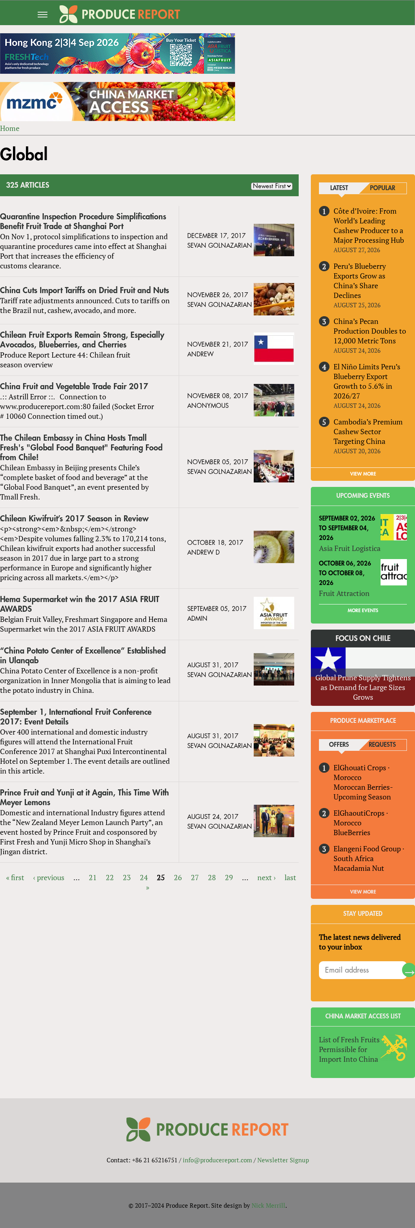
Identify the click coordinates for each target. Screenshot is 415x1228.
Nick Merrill (268, 1205)
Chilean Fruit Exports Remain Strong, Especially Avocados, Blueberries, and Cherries (82, 340)
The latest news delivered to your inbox (360, 942)
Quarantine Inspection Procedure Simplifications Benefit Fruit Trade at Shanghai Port (83, 221)
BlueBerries (352, 832)
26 (178, 877)
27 (195, 877)
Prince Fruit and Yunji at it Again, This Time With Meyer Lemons (84, 798)
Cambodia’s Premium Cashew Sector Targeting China (368, 431)
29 (229, 877)
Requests (382, 745)
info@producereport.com (217, 1160)
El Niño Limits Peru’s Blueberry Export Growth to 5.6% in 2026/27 (367, 381)
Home (9, 128)
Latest (339, 188)
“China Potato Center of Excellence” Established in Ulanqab (83, 656)
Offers (339, 745)
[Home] (120, 14)
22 (110, 877)
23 (127, 877)
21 (93, 877)
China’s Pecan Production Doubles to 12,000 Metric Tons (370, 330)
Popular (382, 188)
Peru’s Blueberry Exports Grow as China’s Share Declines (360, 280)
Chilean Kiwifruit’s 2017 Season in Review (74, 518)
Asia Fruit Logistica (350, 548)
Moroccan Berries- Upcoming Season (363, 792)
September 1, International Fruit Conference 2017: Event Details (76, 717)
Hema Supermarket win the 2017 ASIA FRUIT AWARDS (79, 604)
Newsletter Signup (283, 1160)
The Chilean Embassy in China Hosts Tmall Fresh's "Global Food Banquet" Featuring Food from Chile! (81, 448)
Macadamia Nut (359, 868)
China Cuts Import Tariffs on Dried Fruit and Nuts (84, 290)
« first (15, 877)
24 (144, 877)
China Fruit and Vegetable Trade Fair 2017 (74, 386)
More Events (363, 610)
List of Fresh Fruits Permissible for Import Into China (349, 1049)
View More (363, 891)
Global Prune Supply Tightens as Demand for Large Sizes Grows (363, 687)
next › (266, 877)
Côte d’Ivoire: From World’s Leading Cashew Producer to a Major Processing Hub (369, 225)
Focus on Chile (363, 638)
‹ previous (48, 877)
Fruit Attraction (344, 593)
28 (212, 877)
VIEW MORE (363, 473)
